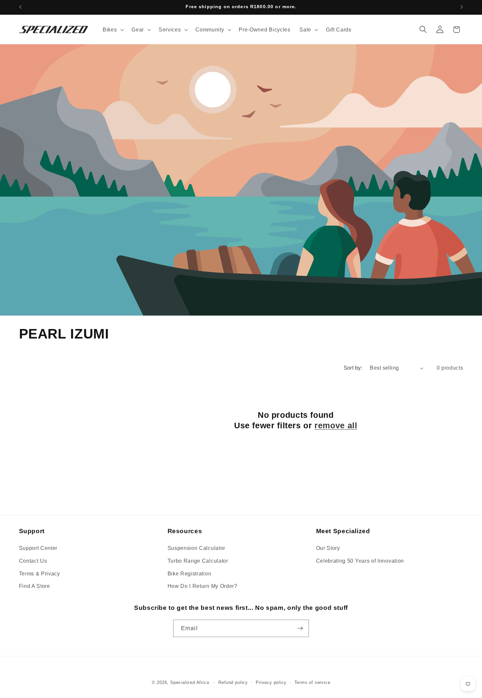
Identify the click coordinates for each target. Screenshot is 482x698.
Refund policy (233, 682)
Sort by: (353, 368)
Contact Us (33, 561)
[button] (112, 29)
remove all (335, 425)
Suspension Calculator (197, 548)
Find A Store (34, 586)
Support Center (38, 548)
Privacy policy (271, 682)
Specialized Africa (190, 682)
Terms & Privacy (39, 573)
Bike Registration (189, 573)
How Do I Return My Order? (202, 586)
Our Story (328, 548)
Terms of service (312, 682)
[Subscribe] (300, 628)
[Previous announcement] (20, 7)
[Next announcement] (461, 7)
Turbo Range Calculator (198, 561)
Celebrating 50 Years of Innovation (360, 561)
